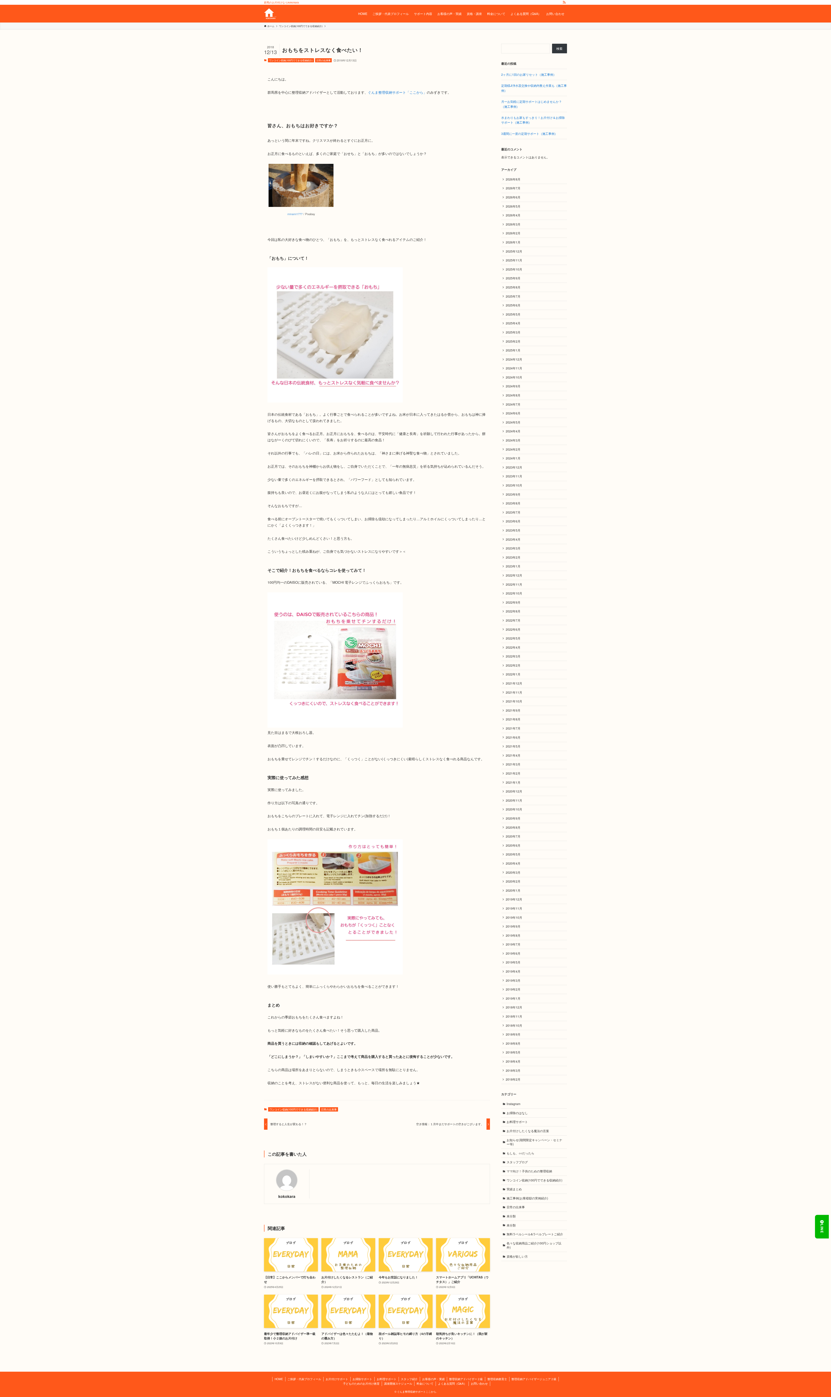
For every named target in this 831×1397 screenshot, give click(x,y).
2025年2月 (513, 341)
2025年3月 (513, 332)
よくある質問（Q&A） (452, 1383)
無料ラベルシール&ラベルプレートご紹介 (535, 1234)
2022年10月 (514, 593)
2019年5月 (513, 962)
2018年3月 (513, 1070)
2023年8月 (513, 503)
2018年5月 (513, 1052)
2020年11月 (514, 800)
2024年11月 (514, 368)
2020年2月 (513, 881)
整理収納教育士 (497, 1379)
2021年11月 (514, 692)
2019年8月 (513, 935)
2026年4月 (513, 215)
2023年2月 (513, 557)
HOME (279, 1379)
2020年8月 (513, 827)
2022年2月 (513, 665)
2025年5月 (513, 314)
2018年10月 (514, 1025)
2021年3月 (513, 764)
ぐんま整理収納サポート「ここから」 (397, 92)
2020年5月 (513, 854)
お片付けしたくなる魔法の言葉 (528, 1131)
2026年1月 (513, 242)
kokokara (286, 1196)
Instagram (513, 1104)
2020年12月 (514, 791)
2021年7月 (513, 728)
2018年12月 (514, 1007)
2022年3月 (513, 656)
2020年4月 (513, 863)
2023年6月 (513, 521)
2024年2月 (513, 449)
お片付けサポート (337, 1379)
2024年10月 (514, 377)
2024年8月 (513, 395)
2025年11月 (514, 260)
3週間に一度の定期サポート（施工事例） (529, 133)
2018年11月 (514, 1016)
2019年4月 (513, 971)
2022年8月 (513, 611)
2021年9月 (513, 710)
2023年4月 (513, 539)
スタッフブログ (517, 1162)
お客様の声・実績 (433, 1379)
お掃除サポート (362, 1379)
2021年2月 (513, 773)
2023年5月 (513, 530)
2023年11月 (514, 476)
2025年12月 (514, 251)
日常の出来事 (323, 60)
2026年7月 (513, 188)
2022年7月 (513, 620)
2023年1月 (513, 566)
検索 (559, 48)
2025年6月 (513, 305)
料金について (425, 1383)
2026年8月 (513, 179)
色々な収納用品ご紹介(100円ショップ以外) (534, 1245)
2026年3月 (513, 224)
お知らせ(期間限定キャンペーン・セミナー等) (534, 1142)
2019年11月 (514, 908)
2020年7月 (513, 836)
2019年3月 (513, 980)
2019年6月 (513, 953)
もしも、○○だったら (520, 1153)
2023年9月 (513, 494)
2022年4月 (513, 647)
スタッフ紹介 (409, 1379)
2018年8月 (513, 1043)
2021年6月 (513, 737)
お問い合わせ (479, 1383)
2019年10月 (514, 917)
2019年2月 (513, 989)
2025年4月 (513, 323)
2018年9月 (513, 1034)
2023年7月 (513, 512)
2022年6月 (513, 629)
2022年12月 (514, 575)
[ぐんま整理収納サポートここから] (270, 13)
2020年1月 (513, 890)
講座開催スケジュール (398, 1383)
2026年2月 (513, 233)
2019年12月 (514, 899)
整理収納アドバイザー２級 (466, 1379)
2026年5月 (513, 206)
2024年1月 (513, 458)
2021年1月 (513, 782)
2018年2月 (513, 1079)
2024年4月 (513, 431)
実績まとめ (514, 1189)
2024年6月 (513, 413)
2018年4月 (513, 1061)
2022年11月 (514, 584)
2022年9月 (513, 602)
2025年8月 (513, 287)
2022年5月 (513, 638)
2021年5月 (513, 746)
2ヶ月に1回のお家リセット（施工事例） (528, 74)
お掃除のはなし (517, 1113)
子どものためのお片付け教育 (361, 1383)
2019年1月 (513, 998)
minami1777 (295, 214)
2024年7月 (513, 404)
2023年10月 (514, 485)
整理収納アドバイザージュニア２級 (533, 1379)
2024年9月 (513, 386)
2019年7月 (513, 944)
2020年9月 (513, 818)
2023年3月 (513, 548)
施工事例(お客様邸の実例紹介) (527, 1198)
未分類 (511, 1216)
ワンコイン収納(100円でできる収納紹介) (291, 60)
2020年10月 (514, 809)
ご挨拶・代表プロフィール (304, 1379)
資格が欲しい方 (517, 1256)
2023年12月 (514, 467)
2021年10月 (514, 701)
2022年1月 (513, 674)
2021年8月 (513, 719)
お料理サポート (517, 1122)
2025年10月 (514, 269)
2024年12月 (514, 359)
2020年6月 (513, 845)
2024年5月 (513, 422)
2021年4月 (513, 755)
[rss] (564, 2)
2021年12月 (514, 683)
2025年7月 (513, 296)
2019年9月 (513, 926)
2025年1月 (513, 350)
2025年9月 (513, 278)
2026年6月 (513, 197)
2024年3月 (513, 440)
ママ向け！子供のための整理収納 (529, 1171)
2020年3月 (513, 872)
